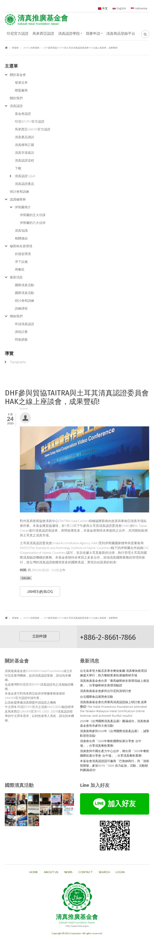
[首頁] (10, 19)
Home (33, 872)
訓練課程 (21, 308)
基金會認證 (23, 113)
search (104, 872)
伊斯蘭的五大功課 (33, 215)
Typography (18, 362)
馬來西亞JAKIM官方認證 (32, 129)
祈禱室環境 (23, 254)
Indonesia (140, 8)
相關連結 (21, 238)
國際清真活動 (24, 285)
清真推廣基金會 (43, 18)
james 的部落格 (31, 47)
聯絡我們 (16, 316)
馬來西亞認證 (43, 33)
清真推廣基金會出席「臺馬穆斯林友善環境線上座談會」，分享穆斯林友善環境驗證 (114, 683)
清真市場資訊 (24, 152)
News (68, 872)
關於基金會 (18, 74)
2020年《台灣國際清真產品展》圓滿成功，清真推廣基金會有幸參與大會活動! (114, 723)
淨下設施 (21, 261)
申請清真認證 (24, 324)
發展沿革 (21, 82)
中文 (104, 8)
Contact (85, 872)
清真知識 (21, 230)
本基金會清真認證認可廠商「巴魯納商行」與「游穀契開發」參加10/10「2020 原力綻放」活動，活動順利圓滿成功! (114, 765)
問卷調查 (21, 339)
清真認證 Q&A (25, 176)
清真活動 (25, 578)
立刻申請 (39, 636)
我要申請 (93, 33)
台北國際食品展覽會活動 (96, 697)
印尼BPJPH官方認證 (29, 121)
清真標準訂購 (24, 145)
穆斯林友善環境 (21, 246)
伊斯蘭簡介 (23, 207)
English (121, 8)
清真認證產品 (24, 184)
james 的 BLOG (40, 591)
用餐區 (19, 269)
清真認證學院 (69, 33)
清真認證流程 (24, 160)
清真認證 (16, 106)
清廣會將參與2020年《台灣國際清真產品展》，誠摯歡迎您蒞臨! (114, 733)
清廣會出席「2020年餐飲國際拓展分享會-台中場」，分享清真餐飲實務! (110, 743)
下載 (18, 168)
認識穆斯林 (18, 199)
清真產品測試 (24, 137)
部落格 (15, 47)
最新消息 (16, 277)
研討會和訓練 (19, 191)
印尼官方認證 (17, 33)
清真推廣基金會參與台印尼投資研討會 (105, 691)
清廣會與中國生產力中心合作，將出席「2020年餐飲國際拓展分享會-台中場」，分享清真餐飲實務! (114, 753)
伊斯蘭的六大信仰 (33, 222)
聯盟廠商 (21, 90)
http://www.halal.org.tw (77, 926)
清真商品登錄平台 (120, 33)
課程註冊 (21, 332)
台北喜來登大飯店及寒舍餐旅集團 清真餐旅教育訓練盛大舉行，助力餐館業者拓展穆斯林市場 (113, 673)
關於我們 (16, 98)
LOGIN (120, 872)
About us (51, 872)
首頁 (6, 47)
